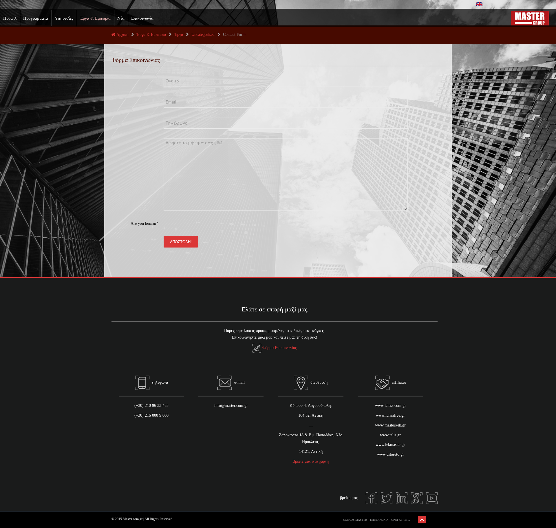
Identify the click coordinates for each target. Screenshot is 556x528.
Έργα (178, 34)
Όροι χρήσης (400, 519)
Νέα (121, 18)
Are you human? (144, 223)
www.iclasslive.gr (390, 415)
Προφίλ (10, 18)
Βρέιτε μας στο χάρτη (310, 461)
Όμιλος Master (355, 519)
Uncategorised (203, 34)
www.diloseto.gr (390, 454)
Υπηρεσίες (64, 18)
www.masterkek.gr (390, 425)
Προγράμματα (35, 18)
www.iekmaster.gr (390, 444)
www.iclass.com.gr (390, 405)
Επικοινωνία (142, 18)
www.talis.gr (390, 435)
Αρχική (122, 34)
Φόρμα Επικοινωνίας (279, 348)
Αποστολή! (181, 241)
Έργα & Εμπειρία (95, 18)
